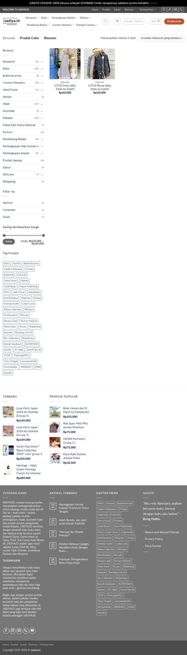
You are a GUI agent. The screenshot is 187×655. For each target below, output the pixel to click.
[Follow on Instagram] (164, 9)
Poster (23, 327)
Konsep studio (11, 304)
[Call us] (181, 9)
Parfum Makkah (29, 321)
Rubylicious (28, 338)
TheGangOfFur (21, 355)
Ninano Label (10, 321)
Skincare (8, 174)
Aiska (6, 263)
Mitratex (28, 309)
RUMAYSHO (32, 344)
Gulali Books (10, 286)
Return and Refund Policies (162, 532)
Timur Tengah (11, 361)
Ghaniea (24, 281)
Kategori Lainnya (86, 25)
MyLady (24, 315)
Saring (8, 241)
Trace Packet (153, 546)
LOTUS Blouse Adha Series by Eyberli (99, 87)
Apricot (7, 202)
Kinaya (37, 298)
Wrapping (9, 181)
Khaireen (26, 298)
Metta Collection (12, 309)
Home (95, 10)
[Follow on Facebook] (6, 631)
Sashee (7, 350)
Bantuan (129, 10)
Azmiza (16, 263)
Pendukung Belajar (37, 25)
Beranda (9, 38)
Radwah (8, 333)
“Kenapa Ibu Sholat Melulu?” (71, 533)
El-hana (29, 269)
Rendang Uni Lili (23, 333)
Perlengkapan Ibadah (63, 18)
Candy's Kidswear (13, 269)
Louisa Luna (28, 304)
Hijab (6, 103)
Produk (106, 10)
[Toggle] (42, 61)
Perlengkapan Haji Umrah (19, 146)
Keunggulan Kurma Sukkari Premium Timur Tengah (74, 508)
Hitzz (6, 292)
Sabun (7, 167)
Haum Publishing (28, 286)
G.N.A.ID (21, 275)
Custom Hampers (62, 25)
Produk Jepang (12, 160)
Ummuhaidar (10, 367)
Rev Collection (11, 338)
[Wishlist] (117, 22)
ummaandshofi (28, 361)
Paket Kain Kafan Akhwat (19, 125)
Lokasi (117, 10)
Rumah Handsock (13, 344)
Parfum (7, 132)
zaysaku (8, 373)
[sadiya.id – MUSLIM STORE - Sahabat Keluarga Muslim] (11, 21)
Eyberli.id (9, 275)
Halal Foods (10, 89)
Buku (44, 18)
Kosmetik (9, 111)
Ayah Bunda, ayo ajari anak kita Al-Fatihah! (73, 522)
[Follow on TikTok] (169, 9)
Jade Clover (19, 292)
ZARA (38, 367)
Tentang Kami (147, 10)
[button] (105, 22)
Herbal (7, 96)
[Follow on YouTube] (32, 631)
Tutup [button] (153, 3)
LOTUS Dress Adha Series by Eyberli (65, 87)
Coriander (9, 209)
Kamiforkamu (11, 298)
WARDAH (26, 367)
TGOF (7, 355)
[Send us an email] (175, 9)
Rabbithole (35, 327)
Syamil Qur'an (34, 350)
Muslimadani (10, 315)
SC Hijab (19, 350)
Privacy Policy (154, 539)
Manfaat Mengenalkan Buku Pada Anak (73, 561)
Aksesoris (31, 18)
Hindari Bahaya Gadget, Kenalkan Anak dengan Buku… (74, 547)
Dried (6, 217)
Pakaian (84, 18)
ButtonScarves (12, 75)
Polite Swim (10, 327)
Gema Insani (10, 281)
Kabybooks (34, 292)
